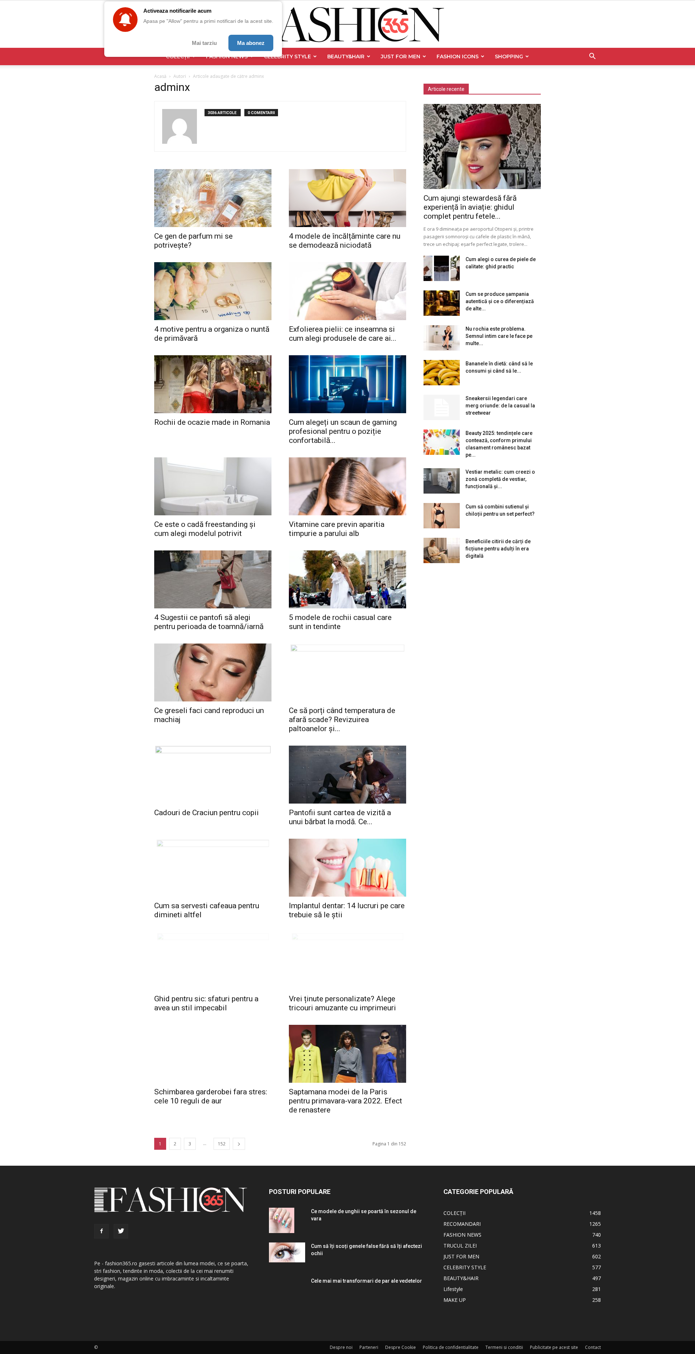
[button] (592, 57)
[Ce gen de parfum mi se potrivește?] (212, 198)
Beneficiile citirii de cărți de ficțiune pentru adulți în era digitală (498, 548)
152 (222, 1144)
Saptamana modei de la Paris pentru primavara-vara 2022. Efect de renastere (345, 1100)
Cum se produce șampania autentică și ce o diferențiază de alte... (500, 301)
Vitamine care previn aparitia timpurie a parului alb (336, 529)
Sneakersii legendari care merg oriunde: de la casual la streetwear (500, 405)
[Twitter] (121, 1231)
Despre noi (341, 1347)
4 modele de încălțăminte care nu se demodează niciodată (344, 241)
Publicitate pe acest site (554, 1347)
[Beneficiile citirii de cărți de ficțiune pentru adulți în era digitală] (442, 550)
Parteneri (368, 1347)
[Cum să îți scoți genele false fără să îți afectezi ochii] (287, 1252)
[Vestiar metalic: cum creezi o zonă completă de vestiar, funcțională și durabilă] (442, 481)
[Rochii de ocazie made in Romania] (212, 384)
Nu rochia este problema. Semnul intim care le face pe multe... (499, 336)
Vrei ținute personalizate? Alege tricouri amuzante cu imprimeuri (342, 1003)
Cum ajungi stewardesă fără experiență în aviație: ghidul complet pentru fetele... (470, 207)
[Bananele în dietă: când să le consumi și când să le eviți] (442, 372)
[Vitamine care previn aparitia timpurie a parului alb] (347, 486)
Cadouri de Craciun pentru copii (206, 812)
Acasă (160, 76)
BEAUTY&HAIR (346, 56)
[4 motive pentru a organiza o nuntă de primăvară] (212, 291)
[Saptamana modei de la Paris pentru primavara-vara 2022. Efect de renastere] (347, 1054)
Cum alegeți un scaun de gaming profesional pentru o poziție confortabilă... (343, 431)
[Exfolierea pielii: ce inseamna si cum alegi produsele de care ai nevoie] (347, 291)
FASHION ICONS (458, 56)
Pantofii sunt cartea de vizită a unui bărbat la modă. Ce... (340, 817)
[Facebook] (101, 1231)
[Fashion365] (347, 25)
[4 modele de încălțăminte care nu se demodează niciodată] (347, 198)
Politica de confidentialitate (451, 1347)
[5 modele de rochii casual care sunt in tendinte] (347, 579)
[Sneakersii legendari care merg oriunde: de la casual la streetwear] (442, 407)
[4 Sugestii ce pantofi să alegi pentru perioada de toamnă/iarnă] (212, 579)
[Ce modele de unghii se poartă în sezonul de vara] (281, 1220)
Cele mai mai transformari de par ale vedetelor (366, 1281)
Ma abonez (251, 43)
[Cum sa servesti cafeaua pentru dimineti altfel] (212, 868)
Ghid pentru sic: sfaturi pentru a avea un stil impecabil (206, 1003)
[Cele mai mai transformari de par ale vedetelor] (281, 1291)
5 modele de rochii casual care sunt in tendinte (340, 622)
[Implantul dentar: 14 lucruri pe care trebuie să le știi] (347, 868)
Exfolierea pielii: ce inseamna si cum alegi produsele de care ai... (342, 334)
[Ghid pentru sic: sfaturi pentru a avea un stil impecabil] (212, 961)
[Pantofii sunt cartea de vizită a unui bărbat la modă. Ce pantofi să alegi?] (347, 775)
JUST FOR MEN (400, 56)
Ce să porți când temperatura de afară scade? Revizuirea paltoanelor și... (342, 719)
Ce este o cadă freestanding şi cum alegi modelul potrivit (205, 529)
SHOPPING (509, 56)
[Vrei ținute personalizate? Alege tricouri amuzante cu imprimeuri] (347, 961)
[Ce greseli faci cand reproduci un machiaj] (212, 672)
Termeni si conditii (504, 1347)
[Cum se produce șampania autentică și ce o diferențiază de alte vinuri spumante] (442, 303)
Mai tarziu (204, 43)
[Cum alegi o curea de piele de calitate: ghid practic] (442, 268)
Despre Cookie (400, 1347)
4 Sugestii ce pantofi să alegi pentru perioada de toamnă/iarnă (209, 622)
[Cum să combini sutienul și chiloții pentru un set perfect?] (442, 515)
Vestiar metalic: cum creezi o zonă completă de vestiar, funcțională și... (500, 479)
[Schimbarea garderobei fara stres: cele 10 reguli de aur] (212, 1054)
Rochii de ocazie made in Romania (212, 422)
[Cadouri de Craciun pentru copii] (212, 775)
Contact (593, 1347)
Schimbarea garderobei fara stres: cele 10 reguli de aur (210, 1096)
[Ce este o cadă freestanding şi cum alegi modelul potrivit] (212, 486)
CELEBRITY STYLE (287, 56)
